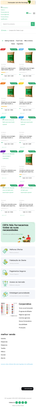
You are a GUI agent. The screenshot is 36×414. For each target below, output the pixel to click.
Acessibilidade (23, 324)
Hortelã (3, 355)
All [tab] (2, 41)
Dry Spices (21, 98)
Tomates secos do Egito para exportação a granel (8, 137)
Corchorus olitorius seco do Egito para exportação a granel (27, 171)
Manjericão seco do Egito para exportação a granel (26, 69)
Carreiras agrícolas (24, 318)
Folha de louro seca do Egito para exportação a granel (26, 206)
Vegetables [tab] (20, 44)
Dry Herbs (3, 64)
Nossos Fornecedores (25, 321)
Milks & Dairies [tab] (28, 41)
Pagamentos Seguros (18, 271)
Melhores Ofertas (16, 249)
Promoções (22, 327)
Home (4, 30)
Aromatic (3, 66)
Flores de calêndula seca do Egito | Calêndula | (8, 170)
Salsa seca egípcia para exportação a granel (8, 68)
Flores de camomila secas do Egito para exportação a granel (9, 206)
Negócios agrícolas (24, 314)
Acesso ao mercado (17, 282)
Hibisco (3, 351)
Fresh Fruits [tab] (19, 41)
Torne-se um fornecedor (26, 308)
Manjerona (4, 345)
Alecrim (3, 358)
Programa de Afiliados (25, 311)
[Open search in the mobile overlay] (18, 24)
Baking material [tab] (9, 41)
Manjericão (4, 342)
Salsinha (3, 338)
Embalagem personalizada (19, 293)
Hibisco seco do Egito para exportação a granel (25, 137)
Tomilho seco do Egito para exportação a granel (25, 103)
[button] (4, 79)
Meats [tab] (13, 44)
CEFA (2, 202)
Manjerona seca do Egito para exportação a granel (8, 103)
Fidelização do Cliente (18, 260)
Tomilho (3, 348)
